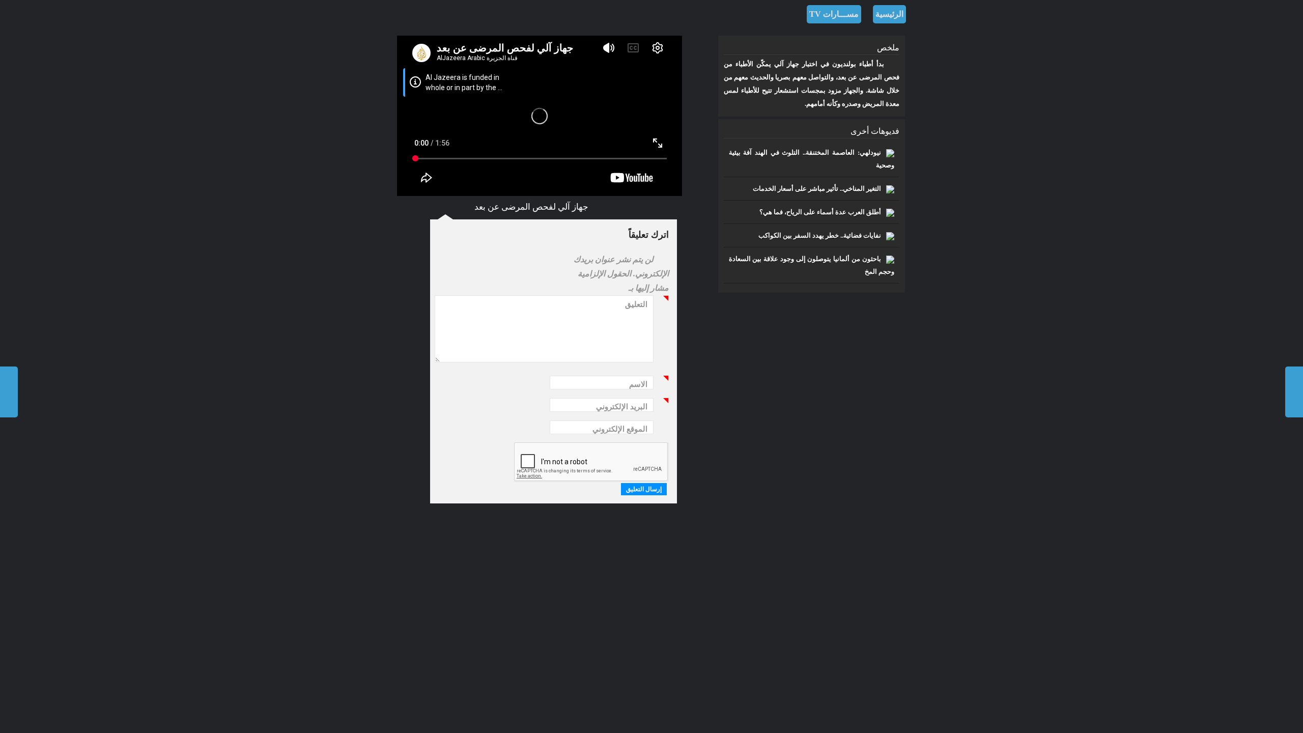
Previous (1294, 391)
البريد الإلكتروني (624, 408)
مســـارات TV (834, 14)
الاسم (641, 385)
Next (9, 391)
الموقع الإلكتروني (619, 429)
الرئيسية (889, 14)
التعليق (639, 306)
